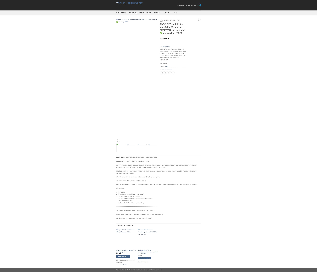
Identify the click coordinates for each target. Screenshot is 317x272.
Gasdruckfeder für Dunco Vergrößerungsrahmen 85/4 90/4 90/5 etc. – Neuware (148, 252)
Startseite (163, 20)
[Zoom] (118, 140)
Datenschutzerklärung (149, 269)
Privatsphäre (139, 269)
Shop (170, 20)
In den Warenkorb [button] (123, 256)
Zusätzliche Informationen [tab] (135, 157)
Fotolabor (176, 20)
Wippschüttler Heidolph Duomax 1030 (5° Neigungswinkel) (126, 251)
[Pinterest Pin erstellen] (170, 73)
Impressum (159, 269)
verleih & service (145, 13)
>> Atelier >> (167, 13)
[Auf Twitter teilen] (164, 73)
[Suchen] (200, 13)
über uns (157, 13)
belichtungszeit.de (167, 69)
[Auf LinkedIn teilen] (173, 73)
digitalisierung (121, 13)
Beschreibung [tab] (120, 157)
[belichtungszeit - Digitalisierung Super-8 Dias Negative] (132, 5)
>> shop (175, 13)
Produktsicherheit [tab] (151, 157)
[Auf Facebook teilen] (161, 73)
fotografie (132, 13)
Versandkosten (166, 46)
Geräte (162, 21)
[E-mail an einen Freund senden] (167, 73)
